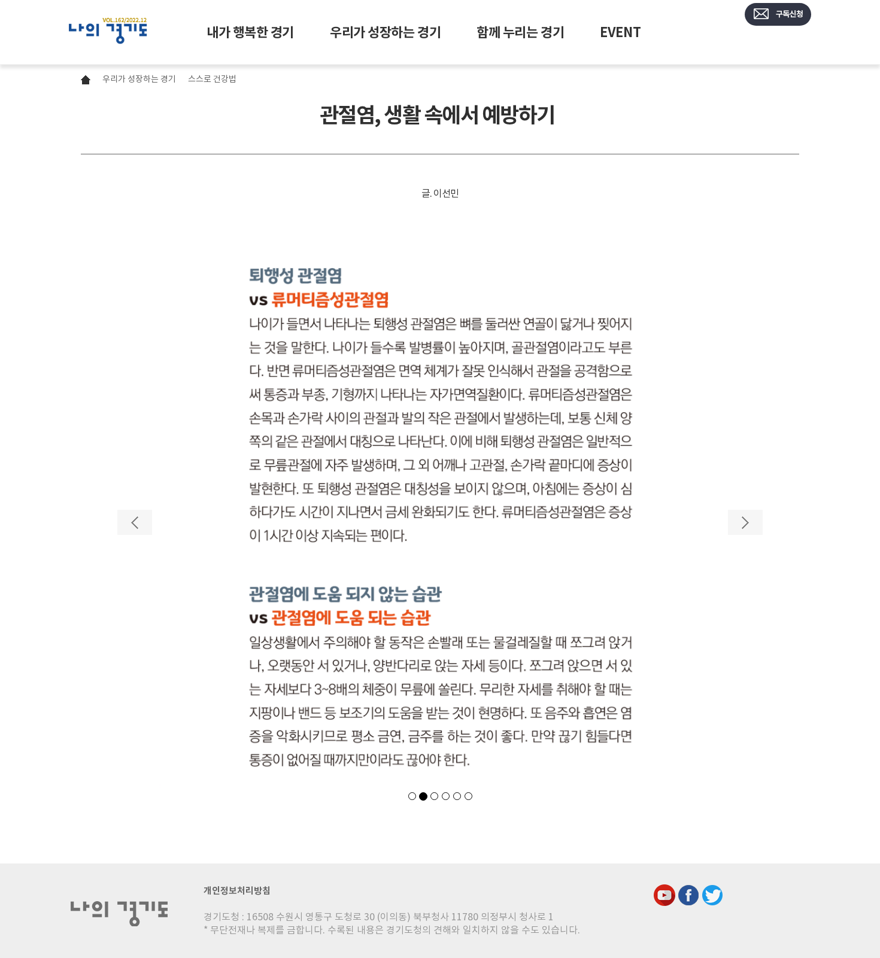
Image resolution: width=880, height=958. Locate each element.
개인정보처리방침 (237, 890)
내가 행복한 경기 (250, 32)
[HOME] (108, 32)
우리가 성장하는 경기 (385, 32)
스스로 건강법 (212, 79)
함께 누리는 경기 (520, 32)
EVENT (620, 32)
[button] (135, 649)
